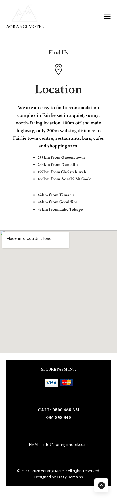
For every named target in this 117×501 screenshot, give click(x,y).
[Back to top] (101, 485)
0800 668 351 (65, 410)
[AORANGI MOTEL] (31, 16)
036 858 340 (58, 417)
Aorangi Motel (53, 470)
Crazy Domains (70, 476)
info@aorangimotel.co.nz (66, 444)
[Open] (107, 16)
